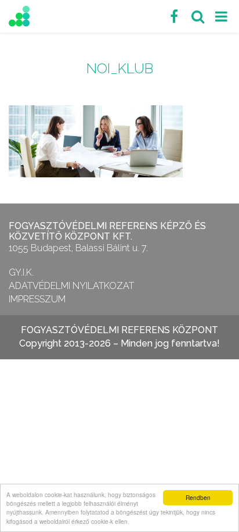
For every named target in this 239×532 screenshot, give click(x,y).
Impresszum (37, 299)
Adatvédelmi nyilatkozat (71, 285)
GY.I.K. (21, 272)
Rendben (198, 497)
